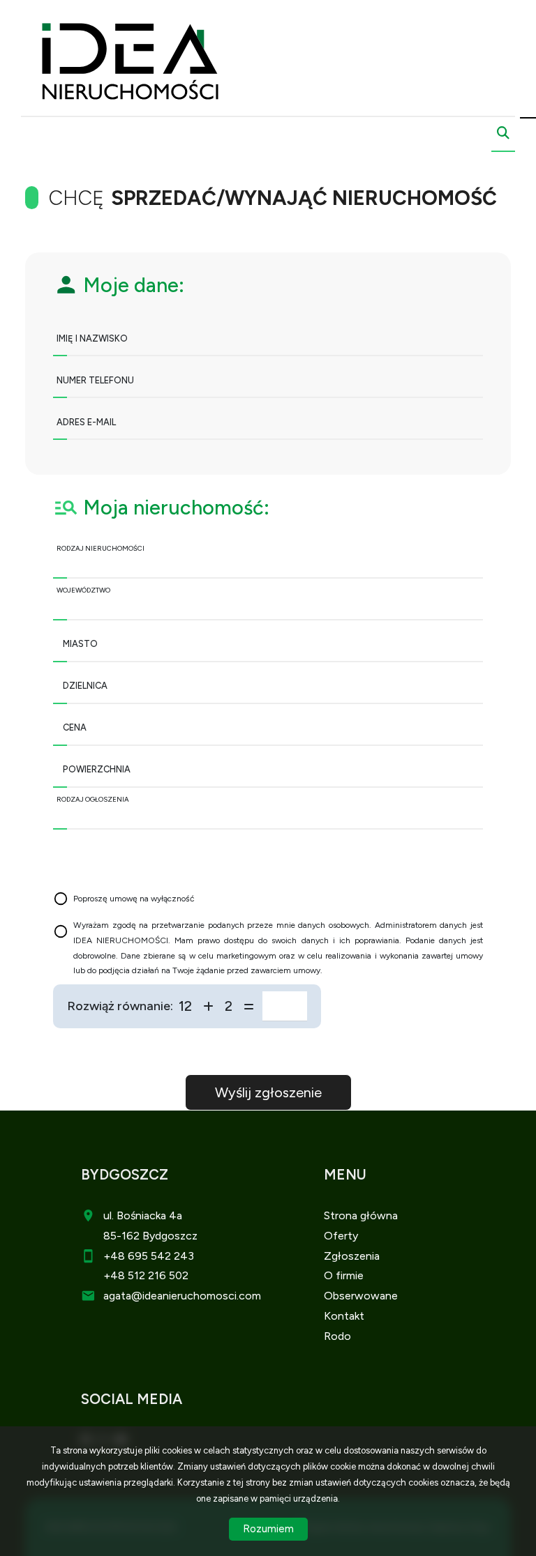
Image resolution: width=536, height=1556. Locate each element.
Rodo (337, 1336)
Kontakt (344, 1315)
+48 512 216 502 (145, 1275)
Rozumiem (268, 1529)
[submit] (268, 1092)
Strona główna (361, 1215)
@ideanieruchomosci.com (196, 1295)
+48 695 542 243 (148, 1256)
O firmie (344, 1275)
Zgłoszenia (352, 1256)
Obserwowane (361, 1295)
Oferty (341, 1235)
